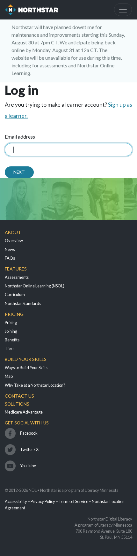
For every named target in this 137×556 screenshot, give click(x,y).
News (10, 249)
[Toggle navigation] (123, 9)
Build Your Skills (26, 359)
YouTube (28, 465)
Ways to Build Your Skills (26, 367)
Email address (20, 136)
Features (16, 268)
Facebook (29, 433)
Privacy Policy (43, 501)
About (13, 232)
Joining (11, 331)
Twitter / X (29, 449)
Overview (14, 240)
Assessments (17, 277)
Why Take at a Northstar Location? (35, 385)
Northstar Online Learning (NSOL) (34, 285)
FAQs (10, 258)
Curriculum (15, 294)
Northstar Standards (23, 303)
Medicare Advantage (24, 412)
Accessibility (16, 501)
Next (19, 172)
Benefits (12, 339)
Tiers (9, 348)
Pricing (14, 314)
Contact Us (19, 396)
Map (9, 376)
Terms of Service (73, 501)
